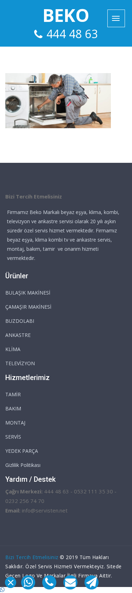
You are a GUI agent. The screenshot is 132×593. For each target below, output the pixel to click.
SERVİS (13, 436)
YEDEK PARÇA (21, 450)
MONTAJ (15, 422)
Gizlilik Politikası (22, 465)
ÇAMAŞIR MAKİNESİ (28, 306)
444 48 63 (72, 33)
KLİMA (12, 349)
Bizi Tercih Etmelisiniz (31, 557)
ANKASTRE (18, 335)
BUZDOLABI (19, 321)
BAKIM (13, 408)
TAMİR (13, 394)
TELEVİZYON (20, 363)
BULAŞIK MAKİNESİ (27, 292)
